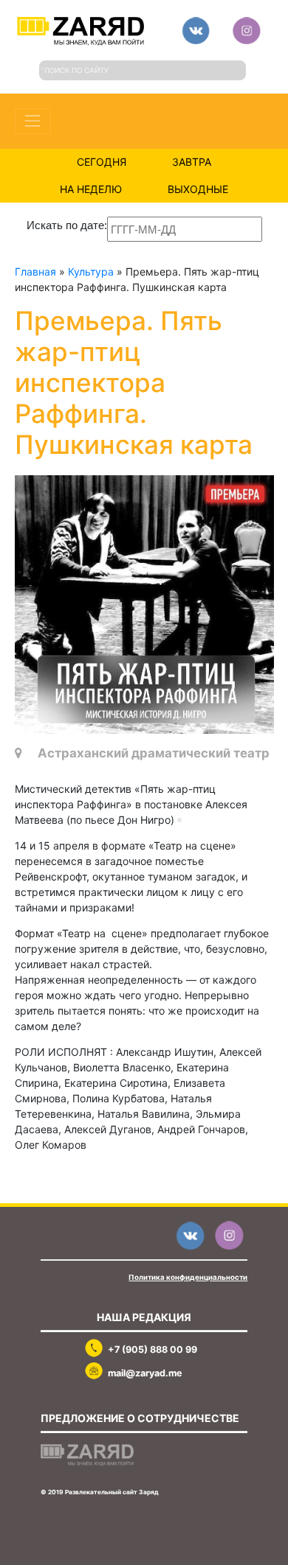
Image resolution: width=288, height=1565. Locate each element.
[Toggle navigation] (33, 121)
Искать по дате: (67, 225)
